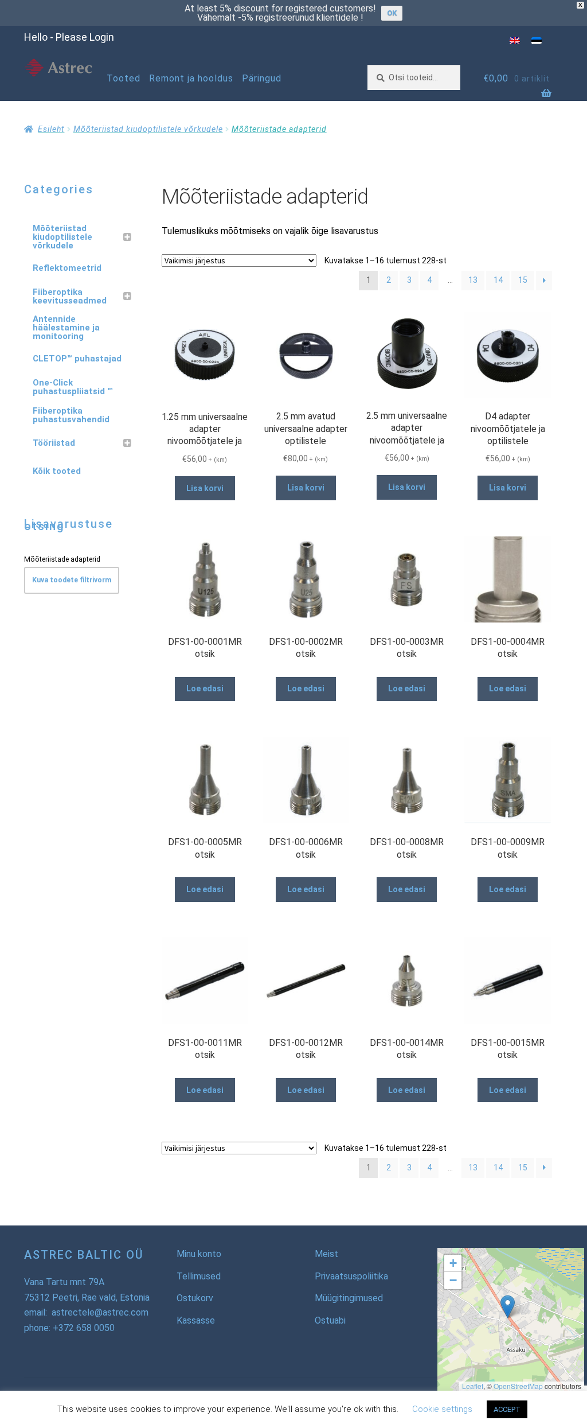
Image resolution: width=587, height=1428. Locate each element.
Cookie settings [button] (442, 1409)
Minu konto (199, 1253)
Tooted (123, 78)
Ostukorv (195, 1298)
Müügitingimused (349, 1298)
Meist (326, 1253)
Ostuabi (330, 1320)
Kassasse (196, 1320)
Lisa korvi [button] (205, 488)
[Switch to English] (515, 40)
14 (498, 280)
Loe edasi (205, 688)
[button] (507, 1306)
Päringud (261, 78)
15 (522, 280)
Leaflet (472, 1386)
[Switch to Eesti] (536, 40)
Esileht (51, 129)
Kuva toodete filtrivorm (71, 580)
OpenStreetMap (518, 1386)
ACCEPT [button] (507, 1409)
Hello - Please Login (69, 37)
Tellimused (199, 1276)
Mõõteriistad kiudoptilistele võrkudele (148, 129)
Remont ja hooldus (191, 78)
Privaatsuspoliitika (351, 1276)
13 (473, 280)
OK (392, 13)
